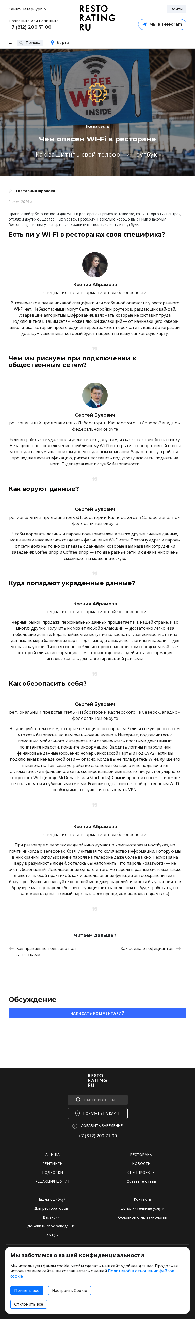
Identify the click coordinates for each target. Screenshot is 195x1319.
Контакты (143, 1199)
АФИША (52, 1154)
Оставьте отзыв (141, 1181)
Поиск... (33, 42)
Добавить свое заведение (51, 1226)
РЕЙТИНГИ (52, 1163)
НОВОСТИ (141, 1163)
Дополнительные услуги (143, 1208)
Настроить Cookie (69, 1290)
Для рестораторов (51, 1208)
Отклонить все (28, 1304)
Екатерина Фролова (35, 190)
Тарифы (51, 1235)
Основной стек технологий (142, 1217)
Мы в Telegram (165, 24)
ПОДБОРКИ (52, 1172)
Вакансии (51, 1217)
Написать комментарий (97, 1013)
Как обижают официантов (147, 948)
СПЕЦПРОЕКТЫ (141, 1172)
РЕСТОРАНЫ (141, 1154)
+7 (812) (97, 1136)
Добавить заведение (102, 1125)
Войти (176, 9)
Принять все (26, 1290)
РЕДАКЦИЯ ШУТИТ (52, 1181)
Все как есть (97, 126)
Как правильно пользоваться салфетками (46, 951)
